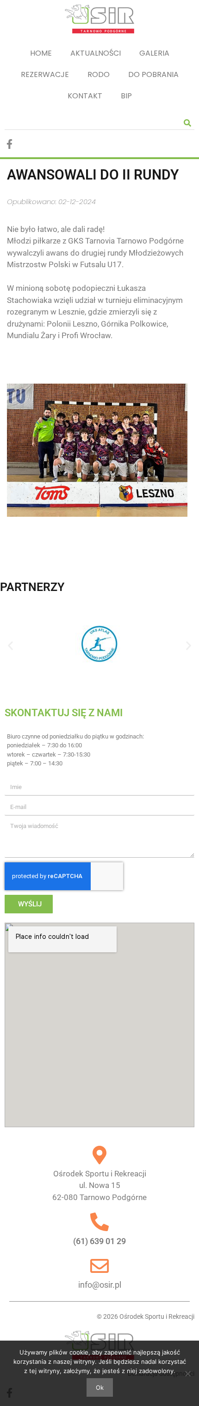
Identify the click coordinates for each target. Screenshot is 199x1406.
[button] (10, 645)
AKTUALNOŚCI (95, 53)
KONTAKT (85, 95)
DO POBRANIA (153, 74)
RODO (98, 74)
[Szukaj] (187, 122)
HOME (41, 53)
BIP (126, 95)
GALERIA (154, 53)
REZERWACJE (45, 74)
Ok (100, 1387)
